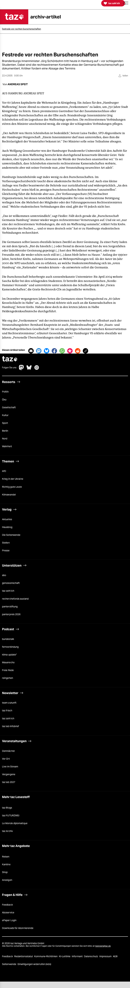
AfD (4, 471)
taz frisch (7, 710)
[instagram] (36, 369)
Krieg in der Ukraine (12, 478)
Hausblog (7, 527)
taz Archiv (7, 831)
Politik (5, 391)
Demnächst (8, 750)
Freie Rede (8, 670)
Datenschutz (91, 956)
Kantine (6, 864)
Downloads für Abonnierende (17, 928)
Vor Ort (6, 758)
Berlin (5, 430)
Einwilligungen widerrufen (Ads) (34, 964)
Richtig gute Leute (12, 486)
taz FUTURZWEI (10, 815)
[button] (125, 3)
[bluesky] (29, 369)
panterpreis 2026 (11, 614)
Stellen (6, 542)
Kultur (5, 415)
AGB (115, 956)
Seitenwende (9, 964)
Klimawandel (9, 494)
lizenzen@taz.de (103, 946)
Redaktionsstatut (23, 956)
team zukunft (9, 702)
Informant (77, 956)
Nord (4, 438)
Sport (5, 422)
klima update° (9, 654)
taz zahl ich (8, 590)
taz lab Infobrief (10, 726)
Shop (5, 872)
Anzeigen (7, 879)
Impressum (105, 956)
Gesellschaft (9, 407)
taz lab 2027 (8, 782)
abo (4, 575)
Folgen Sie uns (9, 367)
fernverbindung (10, 646)
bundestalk (8, 639)
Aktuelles (7, 519)
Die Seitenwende (11, 534)
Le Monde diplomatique (14, 823)
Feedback (7, 904)
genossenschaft (11, 583)
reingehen (7, 677)
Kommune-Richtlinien (46, 956)
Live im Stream (10, 766)
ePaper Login (9, 920)
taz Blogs (7, 807)
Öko (4, 399)
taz (10, 359)
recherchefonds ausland (15, 598)
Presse (6, 550)
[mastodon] (21, 369)
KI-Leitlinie (65, 956)
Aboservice (8, 912)
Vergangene (8, 774)
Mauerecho (8, 662)
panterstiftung (10, 606)
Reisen (5, 856)
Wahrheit (7, 446)
